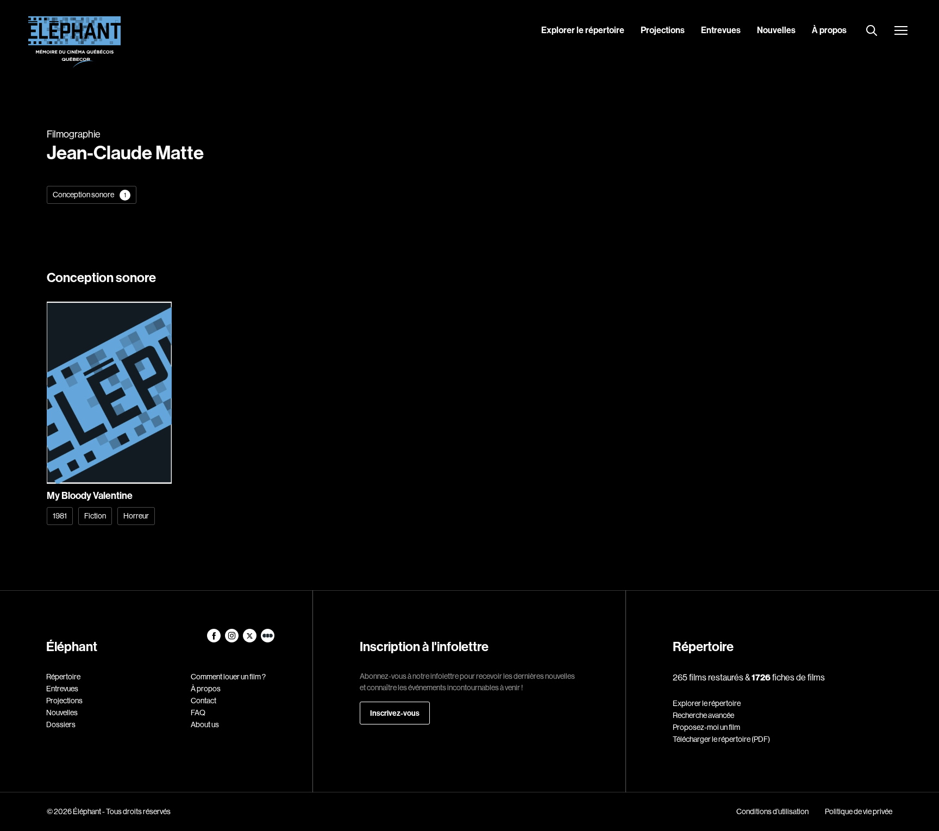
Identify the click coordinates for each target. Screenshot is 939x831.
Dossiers (61, 724)
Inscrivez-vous (395, 713)
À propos (829, 29)
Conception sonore (89, 194)
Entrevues (721, 29)
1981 (60, 516)
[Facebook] (214, 640)
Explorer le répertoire (582, 29)
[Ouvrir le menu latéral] (901, 32)
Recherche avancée (703, 715)
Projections (663, 29)
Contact (203, 700)
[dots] (267, 640)
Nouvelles (776, 29)
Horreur (136, 516)
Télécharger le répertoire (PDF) (721, 739)
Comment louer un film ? (228, 677)
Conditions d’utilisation (772, 811)
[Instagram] (232, 640)
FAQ (198, 712)
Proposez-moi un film (706, 727)
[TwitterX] (250, 640)
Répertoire (63, 677)
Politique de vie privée (858, 811)
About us (205, 724)
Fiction (95, 516)
